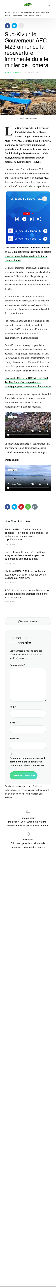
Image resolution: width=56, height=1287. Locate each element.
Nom (13, 706)
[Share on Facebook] (7, 25)
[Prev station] (31, 219)
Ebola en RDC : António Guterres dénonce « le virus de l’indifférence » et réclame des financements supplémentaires (26, 534)
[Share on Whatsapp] (28, 507)
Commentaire (17, 665)
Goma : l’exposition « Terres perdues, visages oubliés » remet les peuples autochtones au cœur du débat (25, 555)
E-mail (14, 722)
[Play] (24, 219)
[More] (21, 25)
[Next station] (16, 219)
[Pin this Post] (21, 507)
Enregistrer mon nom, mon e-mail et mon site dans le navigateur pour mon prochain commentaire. (27, 761)
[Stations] (44, 198)
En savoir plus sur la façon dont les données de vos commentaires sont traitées (27, 793)
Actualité (9, 72)
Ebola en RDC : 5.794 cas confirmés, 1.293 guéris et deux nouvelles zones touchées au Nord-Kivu (25, 574)
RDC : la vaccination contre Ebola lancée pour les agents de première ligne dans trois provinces (27, 594)
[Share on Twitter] (14, 25)
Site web (14, 738)
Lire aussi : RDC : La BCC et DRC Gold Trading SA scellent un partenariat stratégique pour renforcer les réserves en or (28, 382)
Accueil (7, 12)
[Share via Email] (35, 507)
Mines (18, 72)
